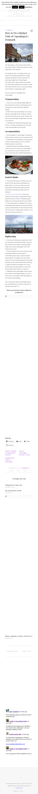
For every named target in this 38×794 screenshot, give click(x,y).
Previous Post (12, 651)
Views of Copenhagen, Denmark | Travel (24, 453)
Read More (28, 7)
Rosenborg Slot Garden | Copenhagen (9, 460)
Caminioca (25, 468)
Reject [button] (21, 7)
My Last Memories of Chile (13, 491)
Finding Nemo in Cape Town (13, 485)
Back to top (18, 791)
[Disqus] (19, 682)
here (17, 286)
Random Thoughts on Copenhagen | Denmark (10, 453)
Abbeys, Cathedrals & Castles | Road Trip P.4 (18, 636)
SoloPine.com (19, 788)
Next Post (27, 651)
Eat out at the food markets (14, 194)
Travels (10, 30)
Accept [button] (15, 7)
